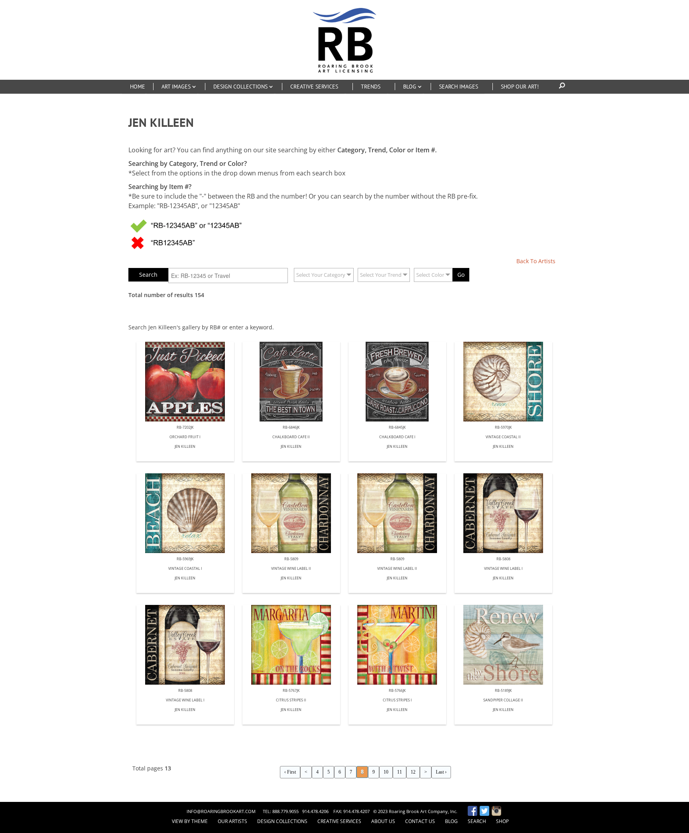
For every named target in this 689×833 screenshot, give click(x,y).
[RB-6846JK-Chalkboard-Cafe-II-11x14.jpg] (291, 381)
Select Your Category (320, 274)
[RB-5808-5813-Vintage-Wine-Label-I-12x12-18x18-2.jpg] (503, 513)
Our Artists (232, 821)
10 (386, 772)
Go (461, 274)
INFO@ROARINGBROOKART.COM (221, 811)
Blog (451, 821)
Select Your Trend (381, 274)
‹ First (290, 772)
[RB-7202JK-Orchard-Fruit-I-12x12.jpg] (185, 381)
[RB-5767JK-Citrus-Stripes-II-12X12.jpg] (291, 645)
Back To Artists (535, 261)
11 (399, 772)
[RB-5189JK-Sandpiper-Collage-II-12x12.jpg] (503, 645)
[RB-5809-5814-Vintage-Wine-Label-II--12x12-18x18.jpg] (397, 513)
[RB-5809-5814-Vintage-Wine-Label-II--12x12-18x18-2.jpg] (291, 513)
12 (413, 772)
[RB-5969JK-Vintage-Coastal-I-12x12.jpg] (185, 513)
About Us (383, 821)
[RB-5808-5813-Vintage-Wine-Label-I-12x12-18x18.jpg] (185, 645)
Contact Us (420, 821)
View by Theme (190, 821)
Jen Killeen (185, 447)
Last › (441, 772)
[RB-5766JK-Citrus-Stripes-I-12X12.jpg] (397, 645)
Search (477, 821)
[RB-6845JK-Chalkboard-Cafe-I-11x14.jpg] (397, 381)
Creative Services (339, 821)
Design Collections (282, 821)
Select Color (430, 274)
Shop (502, 821)
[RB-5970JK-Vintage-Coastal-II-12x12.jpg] (503, 381)
